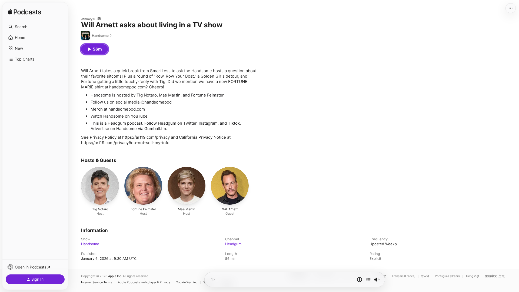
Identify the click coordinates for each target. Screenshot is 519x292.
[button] (35, 26)
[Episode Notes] (359, 279)
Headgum (233, 244)
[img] (24, 12)
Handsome (90, 244)
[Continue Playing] (368, 279)
